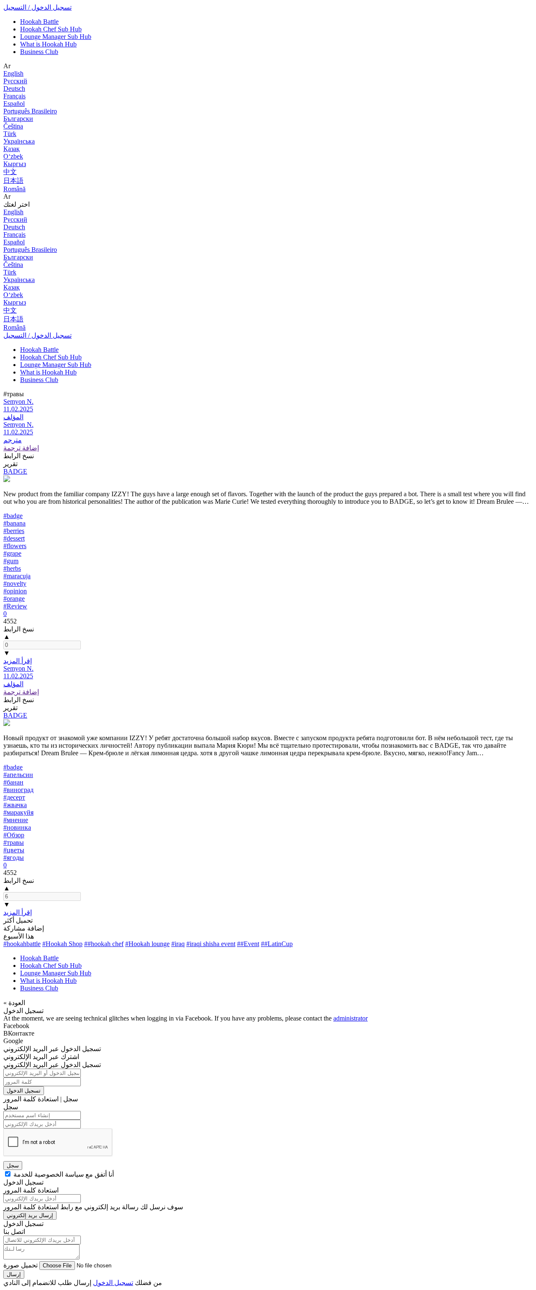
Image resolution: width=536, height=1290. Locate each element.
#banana (14, 523)
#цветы (13, 850)
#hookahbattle (22, 943)
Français (14, 96)
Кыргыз (14, 163)
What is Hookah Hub (48, 44)
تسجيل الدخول (24, 1090)
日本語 (13, 180)
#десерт (14, 797)
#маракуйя (18, 812)
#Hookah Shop (62, 943)
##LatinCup (277, 943)
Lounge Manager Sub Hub (55, 36)
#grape (12, 553)
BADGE (15, 471)
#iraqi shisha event (210, 943)
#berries (13, 530)
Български (18, 118)
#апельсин (18, 774)
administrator (350, 1018)
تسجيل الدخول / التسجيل (37, 7)
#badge (13, 515)
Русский (15, 81)
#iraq (178, 943)
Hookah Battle (39, 21)
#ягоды (13, 857)
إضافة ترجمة (21, 447)
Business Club (39, 51)
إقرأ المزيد (17, 660)
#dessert (14, 538)
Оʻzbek (13, 156)
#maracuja (17, 576)
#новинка (17, 827)
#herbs (12, 568)
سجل (13, 1165)
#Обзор (13, 835)
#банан (13, 782)
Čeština (13, 126)
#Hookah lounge (147, 943)
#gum (10, 560)
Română (14, 188)
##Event (248, 943)
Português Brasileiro (30, 111)
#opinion (15, 591)
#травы (13, 842)
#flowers (14, 545)
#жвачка (15, 804)
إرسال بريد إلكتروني (30, 1215)
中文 (10, 171)
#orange (14, 598)
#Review (15, 606)
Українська (19, 141)
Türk (9, 133)
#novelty (14, 583)
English (13, 73)
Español (14, 103)
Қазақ (11, 148)
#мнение (15, 819)
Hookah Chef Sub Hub (51, 29)
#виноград (18, 789)
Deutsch (14, 88)
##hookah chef (104, 943)
